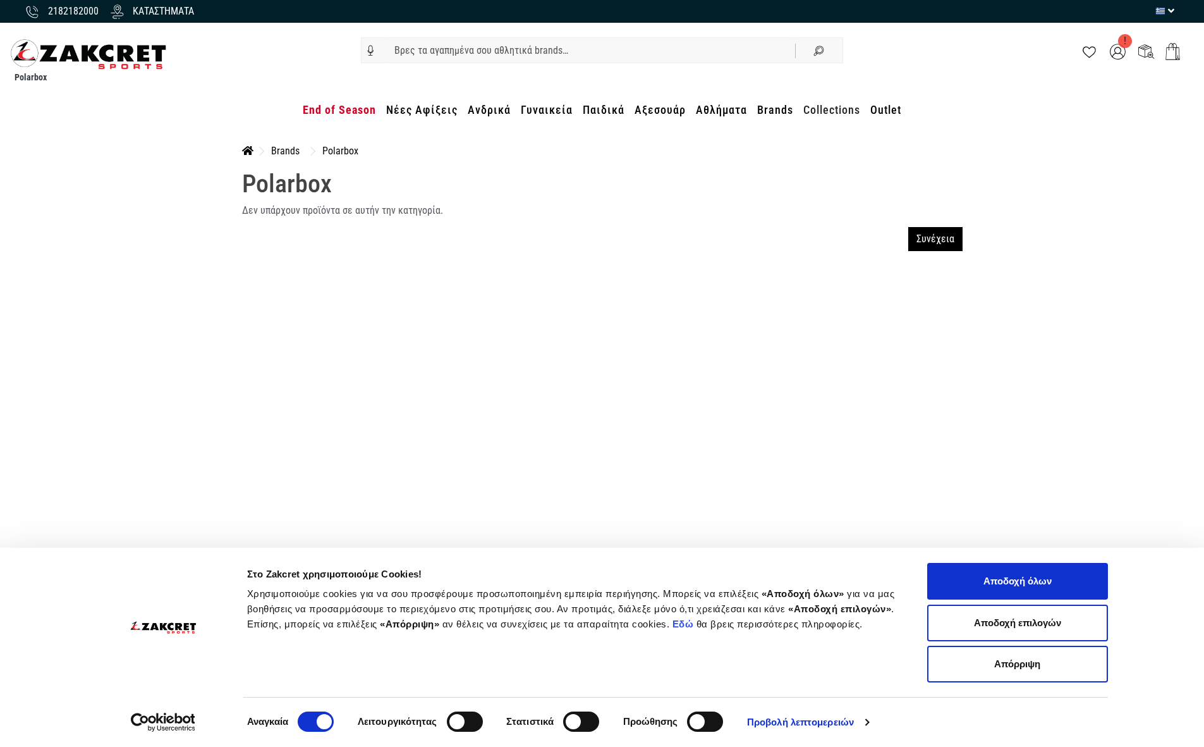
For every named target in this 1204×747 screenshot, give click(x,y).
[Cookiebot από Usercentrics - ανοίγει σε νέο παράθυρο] (162, 722)
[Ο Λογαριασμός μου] (1118, 51)
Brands (775, 109)
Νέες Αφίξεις (422, 109)
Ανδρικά (489, 109)
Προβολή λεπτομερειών (800, 722)
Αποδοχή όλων (1017, 581)
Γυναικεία (547, 109)
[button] (371, 50)
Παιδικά (603, 109)
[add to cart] (1173, 51)
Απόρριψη (1017, 663)
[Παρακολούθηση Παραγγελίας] (1146, 51)
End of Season (339, 109)
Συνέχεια (935, 239)
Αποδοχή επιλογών (1017, 622)
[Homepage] (247, 151)
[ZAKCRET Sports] (88, 53)
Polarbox (340, 151)
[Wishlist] (1089, 51)
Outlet (885, 109)
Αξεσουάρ (660, 109)
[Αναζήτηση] (819, 50)
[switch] (465, 722)
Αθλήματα (721, 109)
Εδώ (684, 624)
